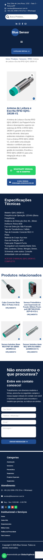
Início (8, 59)
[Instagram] (5, 507)
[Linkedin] (9, 507)
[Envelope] (12, 507)
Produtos (14, 59)
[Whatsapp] (15, 507)
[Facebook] (2, 507)
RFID (30, 59)
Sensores (22, 59)
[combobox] (21, 16)
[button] (21, 42)
